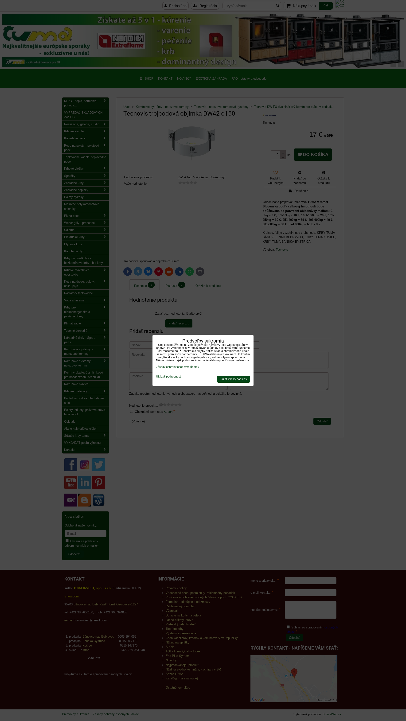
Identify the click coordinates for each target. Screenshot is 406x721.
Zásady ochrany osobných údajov (177, 367)
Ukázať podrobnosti (168, 376)
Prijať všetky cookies (233, 379)
